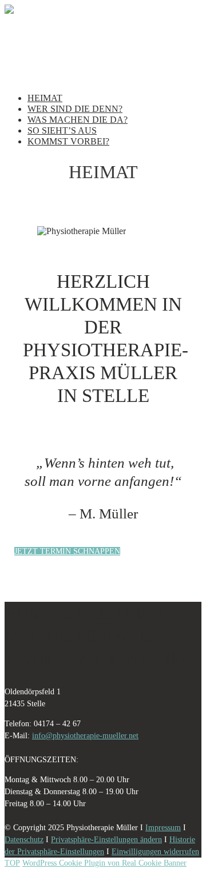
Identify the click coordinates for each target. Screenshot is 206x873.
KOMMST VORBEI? (68, 141)
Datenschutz (24, 839)
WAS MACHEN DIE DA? (77, 119)
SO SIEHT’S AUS (62, 130)
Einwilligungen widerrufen (155, 851)
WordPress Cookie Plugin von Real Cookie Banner (104, 863)
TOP (12, 863)
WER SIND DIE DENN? (74, 109)
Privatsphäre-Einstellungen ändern (106, 839)
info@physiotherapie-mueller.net (85, 735)
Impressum (163, 827)
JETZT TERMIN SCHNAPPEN (67, 551)
